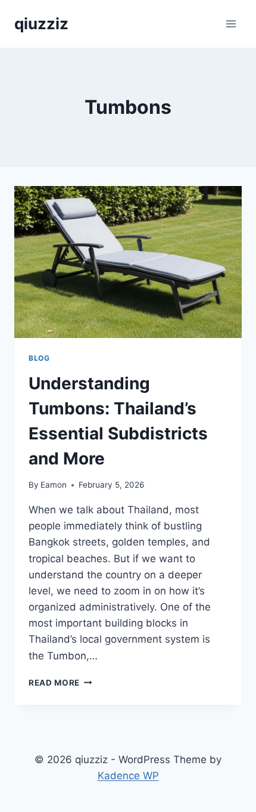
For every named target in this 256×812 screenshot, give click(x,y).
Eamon (53, 484)
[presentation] (128, 262)
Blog (39, 358)
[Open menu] (231, 23)
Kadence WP (128, 776)
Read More (60, 682)
